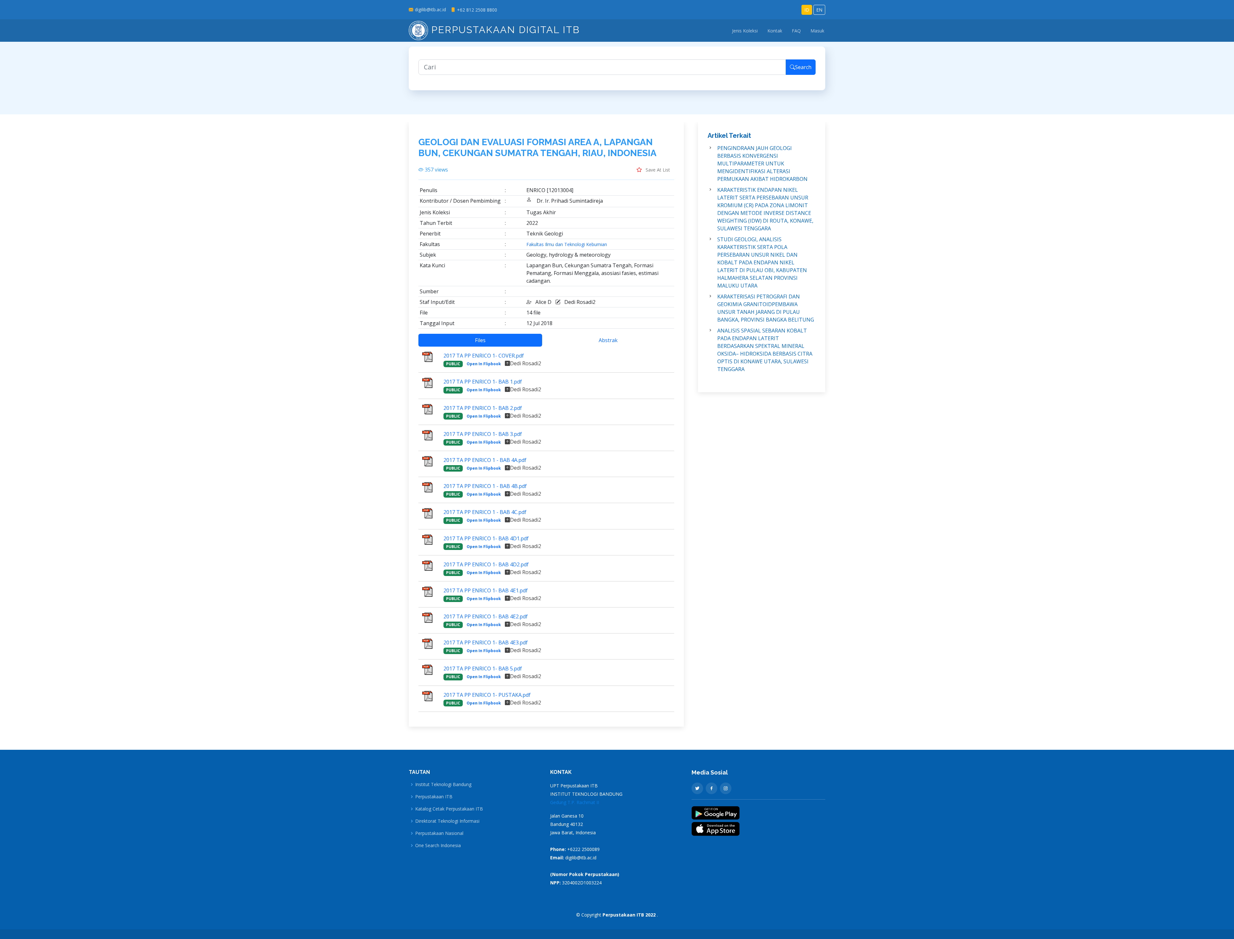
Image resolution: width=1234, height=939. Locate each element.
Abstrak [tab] (608, 340)
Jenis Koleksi (745, 31)
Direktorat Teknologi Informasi (447, 821)
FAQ (796, 31)
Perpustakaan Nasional (439, 833)
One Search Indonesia (438, 845)
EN (819, 10)
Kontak (774, 31)
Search (803, 67)
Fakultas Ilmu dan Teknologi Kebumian (566, 244)
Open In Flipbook (484, 364)
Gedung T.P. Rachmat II (574, 802)
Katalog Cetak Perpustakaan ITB (449, 809)
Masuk (817, 31)
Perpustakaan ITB (433, 796)
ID (806, 10)
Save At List (657, 170)
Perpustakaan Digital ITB (504, 29)
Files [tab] (480, 340)
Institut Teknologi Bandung (443, 784)
